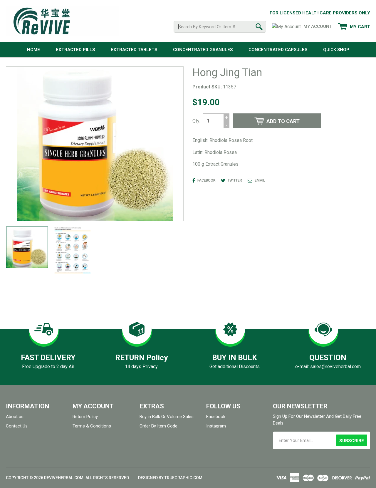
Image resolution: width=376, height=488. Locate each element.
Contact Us (17, 426)
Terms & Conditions (92, 426)
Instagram (216, 426)
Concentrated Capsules (278, 49)
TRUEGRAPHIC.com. (184, 477)
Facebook (215, 416)
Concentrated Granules (203, 49)
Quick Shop (336, 49)
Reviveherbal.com (63, 477)
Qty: (196, 121)
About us (15, 416)
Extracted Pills (75, 49)
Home (33, 49)
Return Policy (85, 416)
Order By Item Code (158, 426)
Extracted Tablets (134, 49)
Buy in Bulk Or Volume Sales (167, 416)
